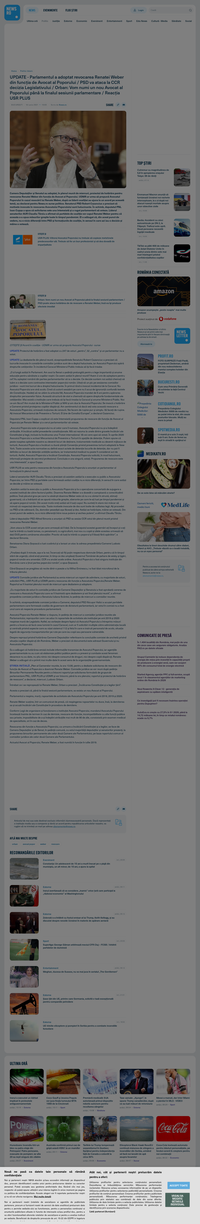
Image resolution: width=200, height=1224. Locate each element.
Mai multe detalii (42, 1196)
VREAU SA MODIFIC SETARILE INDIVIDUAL (177, 1200)
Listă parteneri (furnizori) (102, 1211)
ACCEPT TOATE (179, 1185)
